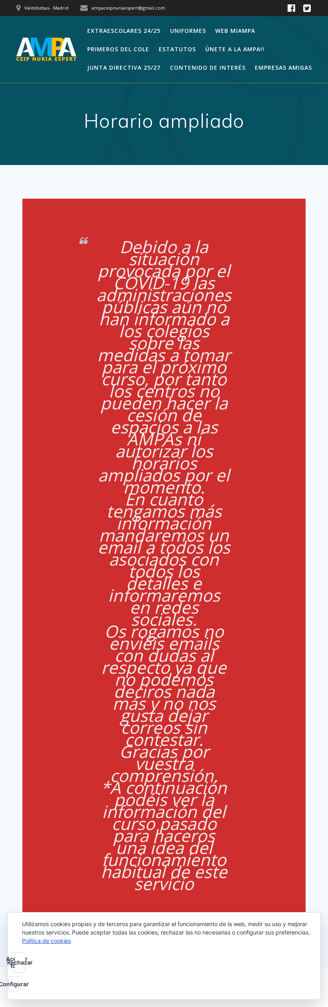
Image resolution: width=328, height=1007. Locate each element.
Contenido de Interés (208, 67)
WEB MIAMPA (235, 30)
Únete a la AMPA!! (234, 49)
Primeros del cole (118, 49)
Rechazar (20, 962)
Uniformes (188, 30)
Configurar (13, 984)
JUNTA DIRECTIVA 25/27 (123, 67)
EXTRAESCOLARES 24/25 (123, 30)
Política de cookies (46, 940)
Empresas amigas (283, 67)
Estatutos (177, 49)
